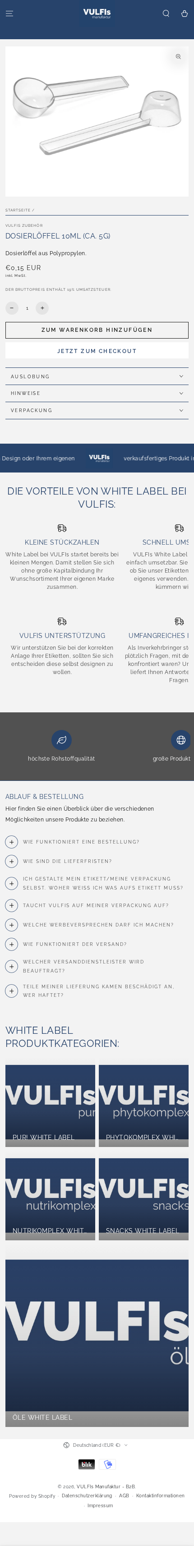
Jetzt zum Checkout (97, 351)
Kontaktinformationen (160, 1495)
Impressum (100, 1505)
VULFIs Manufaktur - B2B (106, 1486)
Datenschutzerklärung (87, 1495)
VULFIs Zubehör (24, 225)
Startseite (18, 210)
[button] (166, 13)
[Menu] (9, 13)
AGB (124, 1495)
